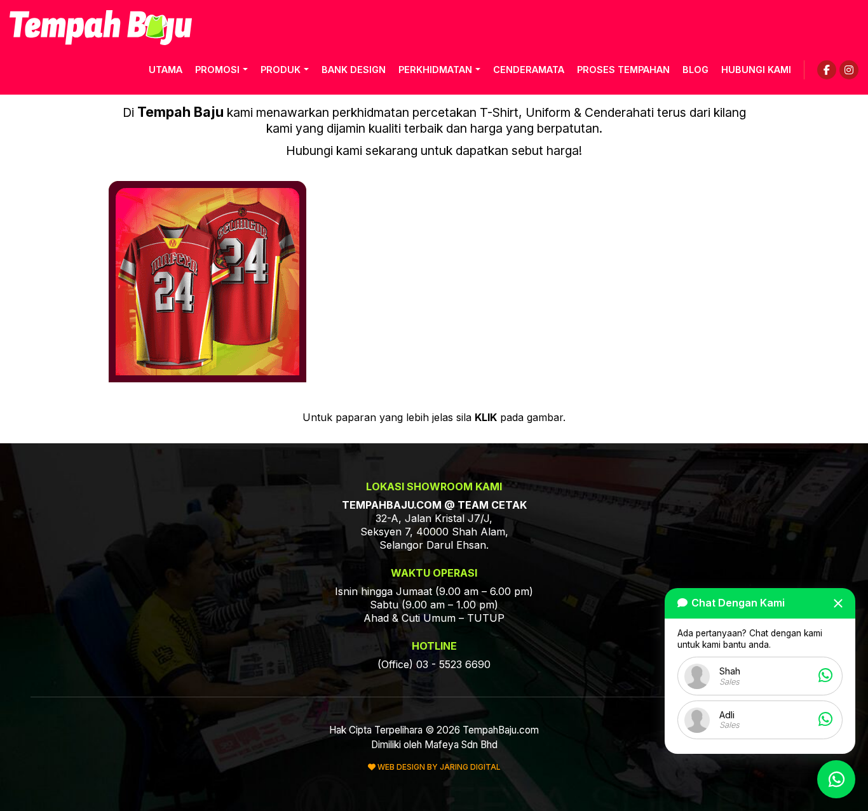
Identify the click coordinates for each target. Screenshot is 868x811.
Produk (281, 69)
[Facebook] (826, 69)
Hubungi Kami (756, 69)
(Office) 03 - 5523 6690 (434, 664)
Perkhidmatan (435, 69)
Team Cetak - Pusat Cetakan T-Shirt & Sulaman (101, 27)
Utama (165, 69)
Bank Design (354, 69)
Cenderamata (528, 69)
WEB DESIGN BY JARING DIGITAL (438, 767)
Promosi (217, 69)
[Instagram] (848, 69)
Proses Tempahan (623, 69)
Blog (695, 69)
